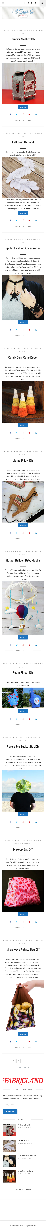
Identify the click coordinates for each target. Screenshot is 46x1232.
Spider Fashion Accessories (23, 248)
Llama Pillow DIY (23, 460)
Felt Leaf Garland (23, 142)
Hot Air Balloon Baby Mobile (23, 560)
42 (28, 1061)
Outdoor (38, 738)
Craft (29, 664)
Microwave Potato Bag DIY (23, 949)
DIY (32, 30)
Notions (35, 30)
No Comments (22, 741)
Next (35, 1061)
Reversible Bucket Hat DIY (23, 746)
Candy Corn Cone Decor (23, 357)
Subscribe (10, 1112)
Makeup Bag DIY (23, 849)
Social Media (9, 30)
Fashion (38, 841)
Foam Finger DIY (23, 672)
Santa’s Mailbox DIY (23, 39)
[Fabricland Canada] (23, 13)
